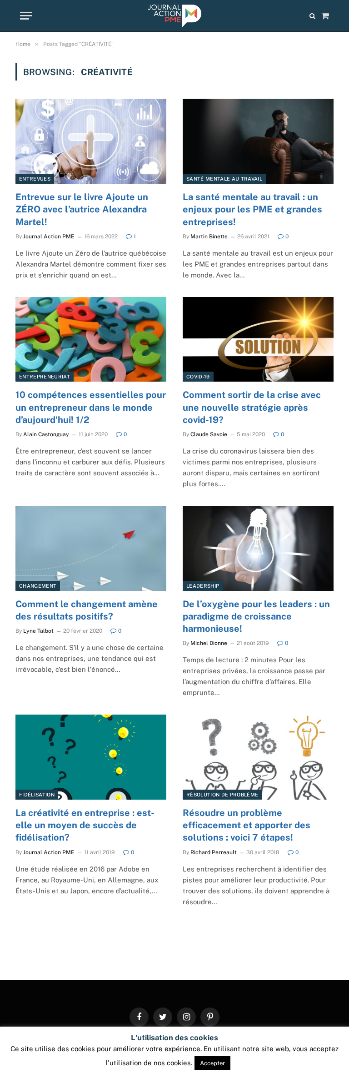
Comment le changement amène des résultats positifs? (86, 610)
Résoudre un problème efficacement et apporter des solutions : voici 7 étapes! (246, 825)
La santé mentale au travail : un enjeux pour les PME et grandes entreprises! (252, 209)
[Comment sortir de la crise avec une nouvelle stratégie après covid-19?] (258, 339)
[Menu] (26, 15)
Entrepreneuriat (44, 376)
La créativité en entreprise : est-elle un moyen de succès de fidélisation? (85, 825)
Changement (37, 586)
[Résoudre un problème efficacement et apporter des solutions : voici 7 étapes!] (258, 757)
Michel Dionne (208, 643)
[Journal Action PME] (174, 16)
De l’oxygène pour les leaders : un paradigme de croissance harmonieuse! (256, 616)
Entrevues (34, 178)
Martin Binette (209, 236)
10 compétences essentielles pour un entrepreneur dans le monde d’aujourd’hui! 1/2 (90, 407)
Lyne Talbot (38, 631)
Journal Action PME (49, 236)
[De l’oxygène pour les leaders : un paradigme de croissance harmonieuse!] (258, 548)
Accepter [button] (212, 1063)
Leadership (202, 586)
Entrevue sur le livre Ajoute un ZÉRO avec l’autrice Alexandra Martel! (81, 209)
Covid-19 (198, 376)
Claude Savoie (208, 434)
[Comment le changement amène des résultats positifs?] (90, 548)
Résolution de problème (222, 794)
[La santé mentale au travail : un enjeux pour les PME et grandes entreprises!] (258, 141)
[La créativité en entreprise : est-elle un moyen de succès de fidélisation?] (90, 757)
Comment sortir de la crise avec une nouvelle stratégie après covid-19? (252, 407)
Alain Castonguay (46, 434)
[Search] (312, 15)
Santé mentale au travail (224, 178)
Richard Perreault (213, 852)
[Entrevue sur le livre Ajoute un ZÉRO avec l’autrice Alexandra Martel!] (90, 141)
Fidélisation (37, 794)
